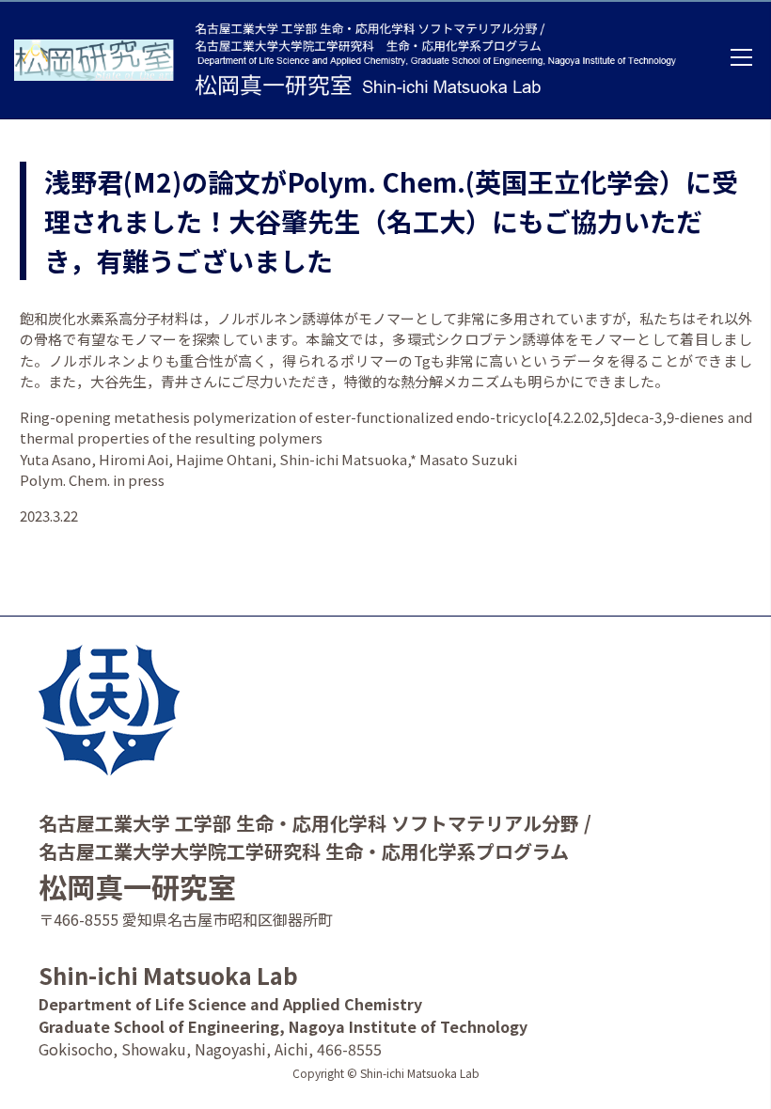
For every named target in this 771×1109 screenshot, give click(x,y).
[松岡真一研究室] (99, 60)
